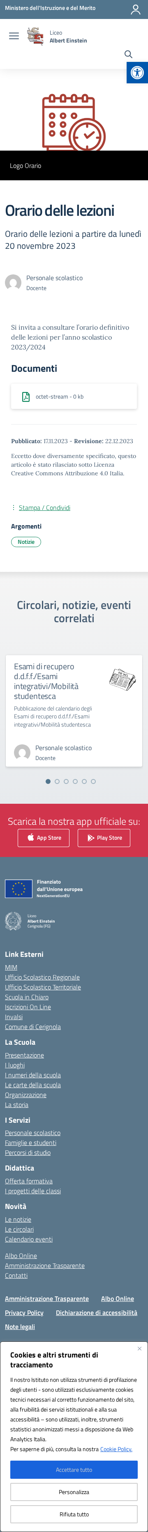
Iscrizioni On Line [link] (28, 1007)
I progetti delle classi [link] (33, 1191)
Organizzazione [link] (25, 1095)
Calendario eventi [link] (29, 1239)
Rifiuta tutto (74, 1514)
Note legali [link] (20, 1326)
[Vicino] (139, 1348)
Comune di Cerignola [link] (33, 1027)
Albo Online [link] (21, 1256)
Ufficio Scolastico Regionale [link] (42, 977)
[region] (74, 1436)
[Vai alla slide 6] (93, 781)
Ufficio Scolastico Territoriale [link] (43, 987)
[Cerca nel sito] (128, 55)
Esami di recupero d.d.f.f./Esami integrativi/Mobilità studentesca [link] (46, 681)
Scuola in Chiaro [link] (27, 997)
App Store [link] (48, 837)
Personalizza (74, 1491)
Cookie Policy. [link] (116, 1449)
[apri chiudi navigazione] (14, 37)
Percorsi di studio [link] (28, 1152)
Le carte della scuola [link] (33, 1085)
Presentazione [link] (24, 1055)
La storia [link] (16, 1104)
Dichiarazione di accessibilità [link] (96, 1312)
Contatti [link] (16, 1275)
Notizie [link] (26, 541)
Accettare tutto (74, 1469)
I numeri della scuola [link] (33, 1075)
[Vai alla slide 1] (48, 781)
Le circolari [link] (19, 1229)
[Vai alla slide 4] (75, 781)
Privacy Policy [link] (24, 1312)
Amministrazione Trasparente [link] (45, 1265)
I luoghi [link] (15, 1065)
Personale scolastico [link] (32, 1133)
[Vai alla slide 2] (57, 781)
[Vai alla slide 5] (84, 781)
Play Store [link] (109, 837)
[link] (137, 72)
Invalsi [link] (14, 1017)
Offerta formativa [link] (29, 1181)
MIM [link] (11, 967)
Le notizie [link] (18, 1219)
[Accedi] (135, 9)
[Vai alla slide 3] (66, 781)
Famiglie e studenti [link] (30, 1142)
